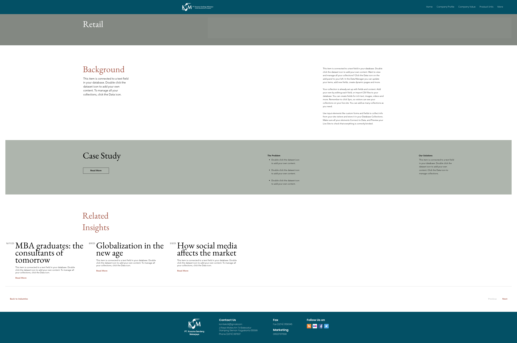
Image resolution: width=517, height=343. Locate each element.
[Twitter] (326, 326)
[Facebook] (320, 326)
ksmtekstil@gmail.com (230, 324)
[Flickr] (315, 326)
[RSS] (309, 326)
